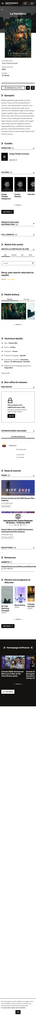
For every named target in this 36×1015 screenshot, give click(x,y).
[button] (23, 306)
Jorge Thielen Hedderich (6, 196)
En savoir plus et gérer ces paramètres (13, 1007)
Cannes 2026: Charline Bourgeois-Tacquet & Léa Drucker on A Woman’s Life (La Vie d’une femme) (12, 675)
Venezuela (12, 445)
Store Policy (19, 605)
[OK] (18, 1012)
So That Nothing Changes (5, 608)
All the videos (8, 692)
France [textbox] (5, 263)
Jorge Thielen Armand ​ (10, 63)
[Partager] (28, 88)
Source (3, 279)
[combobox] (18, 263)
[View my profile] (32, 3)
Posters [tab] (26, 299)
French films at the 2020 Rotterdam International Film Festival (17, 530)
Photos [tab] (9, 299)
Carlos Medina (17, 195)
